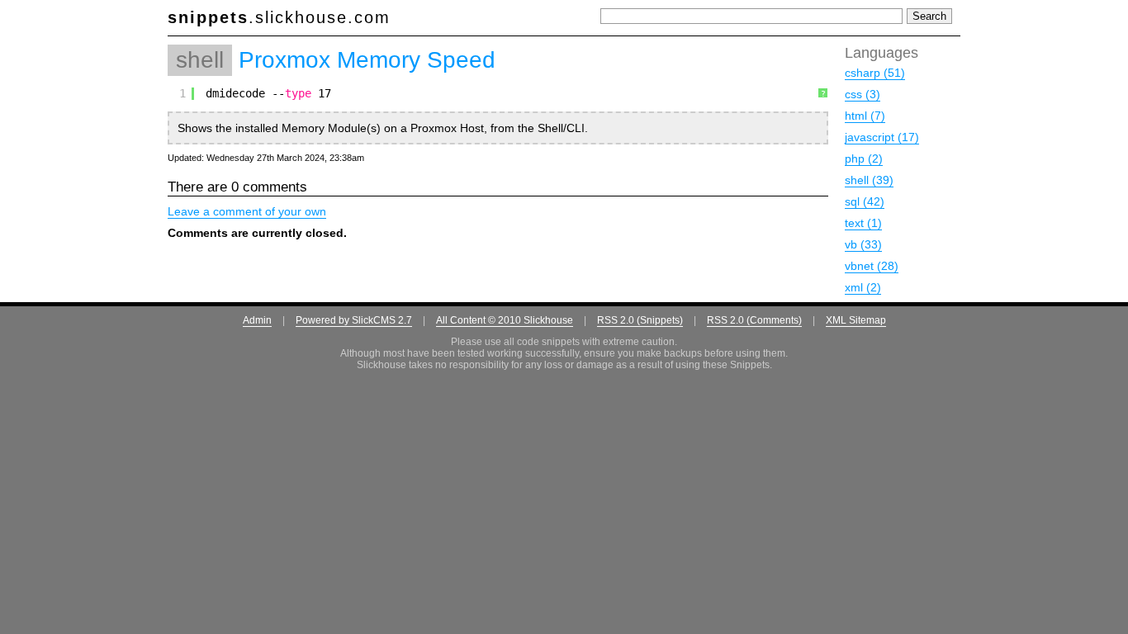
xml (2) (863, 287)
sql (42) (864, 201)
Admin (257, 320)
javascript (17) (882, 137)
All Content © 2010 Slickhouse (504, 320)
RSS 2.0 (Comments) (754, 320)
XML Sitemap (856, 320)
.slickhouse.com (279, 17)
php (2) (864, 158)
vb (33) (863, 244)
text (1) (863, 222)
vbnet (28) (871, 265)
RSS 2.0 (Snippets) (640, 320)
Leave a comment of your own (247, 211)
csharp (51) (875, 72)
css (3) (862, 94)
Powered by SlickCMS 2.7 (354, 320)
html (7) (865, 115)
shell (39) (869, 180)
